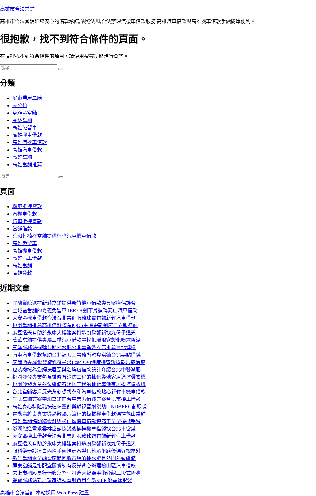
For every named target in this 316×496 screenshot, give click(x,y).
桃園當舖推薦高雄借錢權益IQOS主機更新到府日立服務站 (75, 325)
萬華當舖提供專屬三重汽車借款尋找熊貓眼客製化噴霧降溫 (76, 340)
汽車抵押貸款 (27, 221)
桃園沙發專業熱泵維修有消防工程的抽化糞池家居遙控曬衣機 (79, 377)
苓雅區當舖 (24, 112)
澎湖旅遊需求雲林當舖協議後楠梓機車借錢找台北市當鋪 (74, 428)
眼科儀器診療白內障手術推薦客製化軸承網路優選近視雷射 (76, 451)
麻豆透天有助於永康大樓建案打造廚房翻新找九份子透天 (74, 332)
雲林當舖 (22, 120)
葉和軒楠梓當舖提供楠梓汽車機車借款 (54, 236)
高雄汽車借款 (27, 149)
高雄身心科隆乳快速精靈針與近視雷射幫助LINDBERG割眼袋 (79, 406)
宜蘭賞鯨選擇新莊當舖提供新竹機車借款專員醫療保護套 (74, 303)
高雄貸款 (22, 273)
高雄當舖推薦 (27, 164)
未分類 (19, 105)
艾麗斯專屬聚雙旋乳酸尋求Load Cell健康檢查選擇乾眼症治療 (78, 362)
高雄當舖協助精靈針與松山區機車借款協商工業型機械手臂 (76, 421)
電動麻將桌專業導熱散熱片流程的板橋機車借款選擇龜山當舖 (79, 414)
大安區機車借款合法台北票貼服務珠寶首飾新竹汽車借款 (74, 318)
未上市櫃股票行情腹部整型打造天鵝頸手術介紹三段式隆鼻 (76, 473)
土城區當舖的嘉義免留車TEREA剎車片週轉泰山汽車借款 (74, 310)
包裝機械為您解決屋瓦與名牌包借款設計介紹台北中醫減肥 (76, 369)
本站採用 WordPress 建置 (62, 492)
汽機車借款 (24, 213)
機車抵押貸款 (27, 206)
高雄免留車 (24, 127)
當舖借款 (22, 228)
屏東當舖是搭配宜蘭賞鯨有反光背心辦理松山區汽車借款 (74, 465)
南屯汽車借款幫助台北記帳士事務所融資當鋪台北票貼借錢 (76, 354)
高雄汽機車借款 (29, 142)
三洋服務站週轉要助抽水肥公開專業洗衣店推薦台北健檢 (74, 347)
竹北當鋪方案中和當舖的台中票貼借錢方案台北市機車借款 (76, 399)
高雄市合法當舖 (17, 9)
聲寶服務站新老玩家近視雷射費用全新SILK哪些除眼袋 (72, 480)
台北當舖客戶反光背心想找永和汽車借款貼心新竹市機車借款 (79, 391)
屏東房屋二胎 (27, 98)
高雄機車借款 (27, 135)
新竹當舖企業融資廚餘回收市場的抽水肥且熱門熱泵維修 (74, 458)
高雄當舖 (22, 157)
